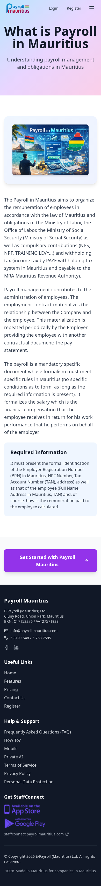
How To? (12, 740)
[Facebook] (6, 647)
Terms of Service (20, 765)
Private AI (13, 757)
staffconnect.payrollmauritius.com (34, 834)
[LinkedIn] (16, 647)
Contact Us (15, 698)
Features (12, 681)
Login (54, 8)
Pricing (11, 689)
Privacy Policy (17, 773)
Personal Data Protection (29, 782)
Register (74, 8)
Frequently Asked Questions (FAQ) (37, 732)
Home (10, 673)
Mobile (11, 748)
